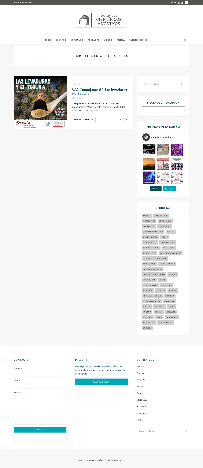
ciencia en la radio (151, 248)
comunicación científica (170, 253)
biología (170, 232)
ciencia (165, 237)
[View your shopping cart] (185, 40)
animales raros (161, 216)
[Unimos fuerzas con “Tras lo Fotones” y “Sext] (177, 150)
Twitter (140, 419)
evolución (147, 290)
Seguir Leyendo (82, 119)
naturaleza (159, 307)
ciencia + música (149, 242)
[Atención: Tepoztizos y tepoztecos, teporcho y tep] (177, 178)
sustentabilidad (165, 323)
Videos (108, 40)
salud (159, 317)
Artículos (77, 40)
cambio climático (150, 237)
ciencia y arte (168, 248)
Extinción (160, 290)
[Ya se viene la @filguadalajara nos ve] (163, 164)
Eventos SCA (166, 285)
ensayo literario (150, 285)
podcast (158, 312)
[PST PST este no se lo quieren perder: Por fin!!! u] (149, 178)
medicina (147, 307)
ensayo (162, 280)
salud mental (171, 317)
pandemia (147, 312)
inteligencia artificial (152, 296)
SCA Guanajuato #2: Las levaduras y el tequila (99, 91)
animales (146, 216)
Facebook (141, 406)
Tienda (121, 40)
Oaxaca (172, 307)
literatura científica (151, 301)
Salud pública (149, 323)
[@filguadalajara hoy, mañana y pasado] (149, 150)
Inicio (47, 40)
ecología (173, 274)
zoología (147, 328)
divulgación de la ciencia (154, 274)
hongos (172, 290)
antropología (165, 221)
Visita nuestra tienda (24, 2)
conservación (149, 264)
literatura (169, 296)
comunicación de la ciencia (155, 258)
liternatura (169, 301)
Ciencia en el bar (168, 242)
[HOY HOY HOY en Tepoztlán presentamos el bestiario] (163, 178)
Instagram (141, 413)
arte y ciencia (148, 226)
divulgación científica (152, 269)
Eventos (61, 40)
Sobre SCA (142, 399)
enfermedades (149, 280)
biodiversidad (164, 226)
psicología (171, 312)
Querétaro (147, 317)
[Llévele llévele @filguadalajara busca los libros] (163, 150)
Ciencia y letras (149, 253)
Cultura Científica (167, 264)
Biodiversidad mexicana (153, 232)
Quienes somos (138, 40)
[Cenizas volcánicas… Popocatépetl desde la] (149, 164)
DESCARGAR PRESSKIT (101, 382)
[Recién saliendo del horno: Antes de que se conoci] (177, 164)
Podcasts (94, 40)
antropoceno (149, 221)
